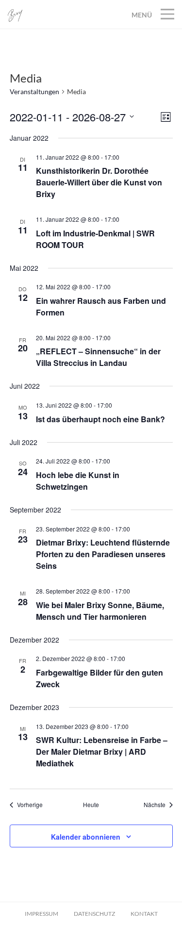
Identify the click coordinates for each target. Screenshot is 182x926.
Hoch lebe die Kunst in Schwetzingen (77, 480)
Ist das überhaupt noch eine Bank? (100, 419)
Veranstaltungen (34, 91)
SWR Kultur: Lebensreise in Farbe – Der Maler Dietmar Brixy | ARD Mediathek (101, 751)
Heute (91, 805)
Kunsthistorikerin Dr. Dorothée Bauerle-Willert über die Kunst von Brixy (99, 182)
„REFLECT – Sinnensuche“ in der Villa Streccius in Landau (98, 357)
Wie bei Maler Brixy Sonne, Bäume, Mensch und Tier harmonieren (100, 610)
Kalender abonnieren (85, 837)
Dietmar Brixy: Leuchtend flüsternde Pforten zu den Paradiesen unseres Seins (103, 554)
